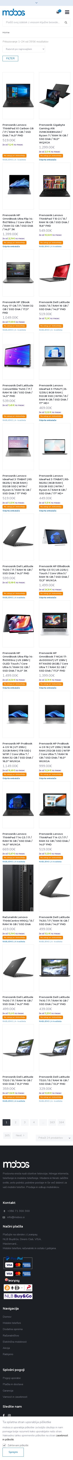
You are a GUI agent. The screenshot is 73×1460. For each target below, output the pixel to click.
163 (52, 1122)
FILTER (10, 58)
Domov (7, 1317)
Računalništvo (11, 1335)
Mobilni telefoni (12, 1323)
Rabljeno (8, 1354)
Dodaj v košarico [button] (10, 102)
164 (61, 1122)
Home (6, 32)
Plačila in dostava (13, 1384)
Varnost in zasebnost (15, 1397)
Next (19, 1135)
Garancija (8, 1391)
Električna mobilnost (15, 1342)
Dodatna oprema (13, 1329)
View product (26, 102)
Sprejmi (13, 1452)
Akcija (6, 1348)
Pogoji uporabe (12, 1378)
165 (7, 1135)
